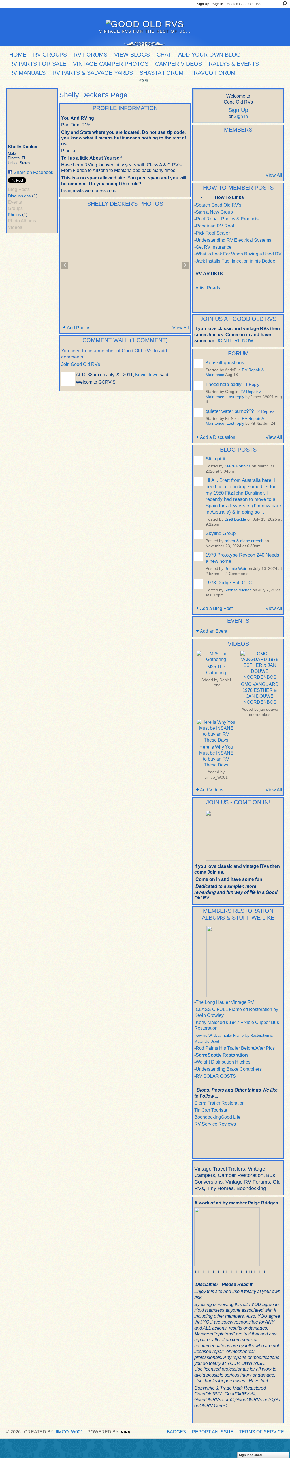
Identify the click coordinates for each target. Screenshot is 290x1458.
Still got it (215, 458)
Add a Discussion (217, 437)
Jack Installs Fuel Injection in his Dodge (236, 261)
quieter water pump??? (230, 411)
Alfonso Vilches (237, 590)
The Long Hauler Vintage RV (225, 1002)
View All (180, 327)
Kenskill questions (225, 362)
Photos (14, 214)
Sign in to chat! (250, 1455)
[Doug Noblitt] (243, 144)
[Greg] (270, 144)
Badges (176, 1431)
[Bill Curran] (215, 160)
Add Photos (78, 327)
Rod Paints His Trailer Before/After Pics (235, 1048)
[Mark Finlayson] (243, 160)
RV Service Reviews (215, 1124)
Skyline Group (221, 533)
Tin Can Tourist (209, 1110)
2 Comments (236, 574)
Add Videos (211, 789)
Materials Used (206, 1041)
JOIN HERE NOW (235, 340)
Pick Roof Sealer (213, 233)
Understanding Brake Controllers (229, 1069)
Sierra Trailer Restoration (219, 1103)
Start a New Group (214, 212)
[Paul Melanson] (201, 144)
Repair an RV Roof (215, 226)
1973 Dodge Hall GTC (229, 582)
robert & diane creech (244, 541)
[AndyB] (215, 144)
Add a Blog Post (216, 608)
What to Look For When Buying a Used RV (239, 254)
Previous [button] (64, 265)
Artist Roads (207, 287)
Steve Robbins (238, 466)
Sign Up (203, 4)
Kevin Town (147, 374)
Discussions (19, 196)
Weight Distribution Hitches (223, 1062)
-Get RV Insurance (212, 247)
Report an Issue (212, 1431)
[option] (125, 265)
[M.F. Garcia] (256, 160)
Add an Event (213, 631)
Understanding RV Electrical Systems (233, 240)
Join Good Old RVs (80, 364)
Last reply (235, 397)
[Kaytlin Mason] (270, 160)
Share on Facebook (33, 172)
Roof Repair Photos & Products (227, 218)
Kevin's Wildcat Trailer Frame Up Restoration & (234, 1035)
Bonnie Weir (235, 568)
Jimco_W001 (216, 777)
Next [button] (185, 265)
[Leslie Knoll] (256, 144)
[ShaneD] (229, 160)
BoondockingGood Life (217, 1117)
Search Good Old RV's (218, 205)
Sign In (217, 4)
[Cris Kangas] (229, 144)
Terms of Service (261, 1431)
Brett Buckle (235, 519)
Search (284, 3)
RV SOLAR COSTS (216, 1076)
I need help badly (224, 384)
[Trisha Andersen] (201, 160)
